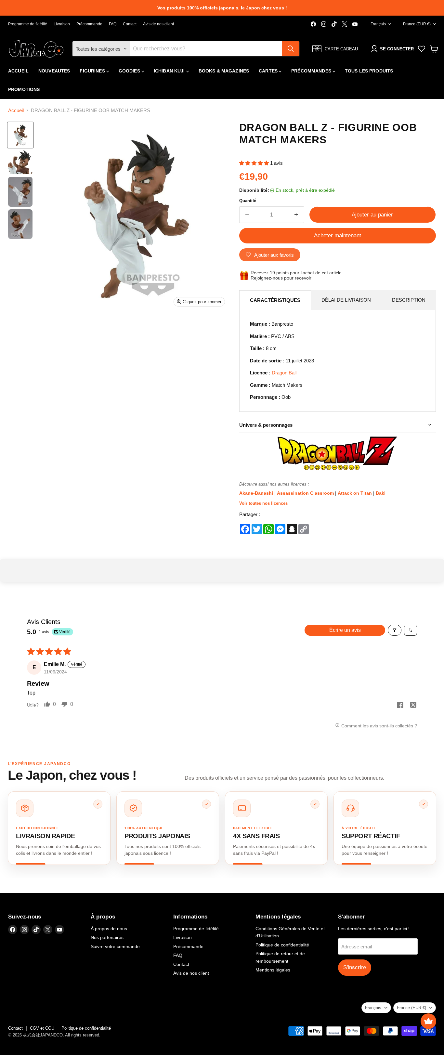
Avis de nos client (158, 24)
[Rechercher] (290, 48)
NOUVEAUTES (54, 70)
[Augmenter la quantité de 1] (296, 214)
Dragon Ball (284, 372)
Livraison (62, 24)
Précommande (89, 24)
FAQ (112, 24)
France (417, 24)
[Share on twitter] (413, 706)
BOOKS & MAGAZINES (224, 70)
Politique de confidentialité (282, 944)
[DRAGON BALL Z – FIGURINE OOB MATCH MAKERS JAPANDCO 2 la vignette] (20, 162)
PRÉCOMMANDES (312, 70)
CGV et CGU (42, 1028)
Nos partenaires (107, 937)
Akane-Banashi (256, 493)
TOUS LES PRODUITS (369, 70)
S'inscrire (354, 967)
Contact (130, 24)
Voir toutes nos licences (263, 503)
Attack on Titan (355, 493)
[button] (254, 163)
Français (378, 24)
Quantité (247, 200)
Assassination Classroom (306, 493)
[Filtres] (394, 630)
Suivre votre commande (115, 946)
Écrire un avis (345, 630)
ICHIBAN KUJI (170, 70)
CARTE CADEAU (341, 48)
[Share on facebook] (400, 705)
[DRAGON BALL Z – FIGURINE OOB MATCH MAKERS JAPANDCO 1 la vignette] (20, 135)
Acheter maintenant (337, 235)
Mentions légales (272, 969)
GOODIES (130, 70)
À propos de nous (109, 928)
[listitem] (59, 828)
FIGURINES (93, 70)
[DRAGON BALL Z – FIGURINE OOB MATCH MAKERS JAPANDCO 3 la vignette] (20, 191)
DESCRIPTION (408, 300)
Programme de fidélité (27, 24)
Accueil (16, 110)
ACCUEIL (18, 70)
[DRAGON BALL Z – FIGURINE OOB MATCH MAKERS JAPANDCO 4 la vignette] (20, 224)
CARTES (269, 70)
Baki (380, 493)
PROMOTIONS (24, 89)
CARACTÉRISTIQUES (275, 300)
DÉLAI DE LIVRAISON (346, 300)
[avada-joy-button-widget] (428, 1021)
